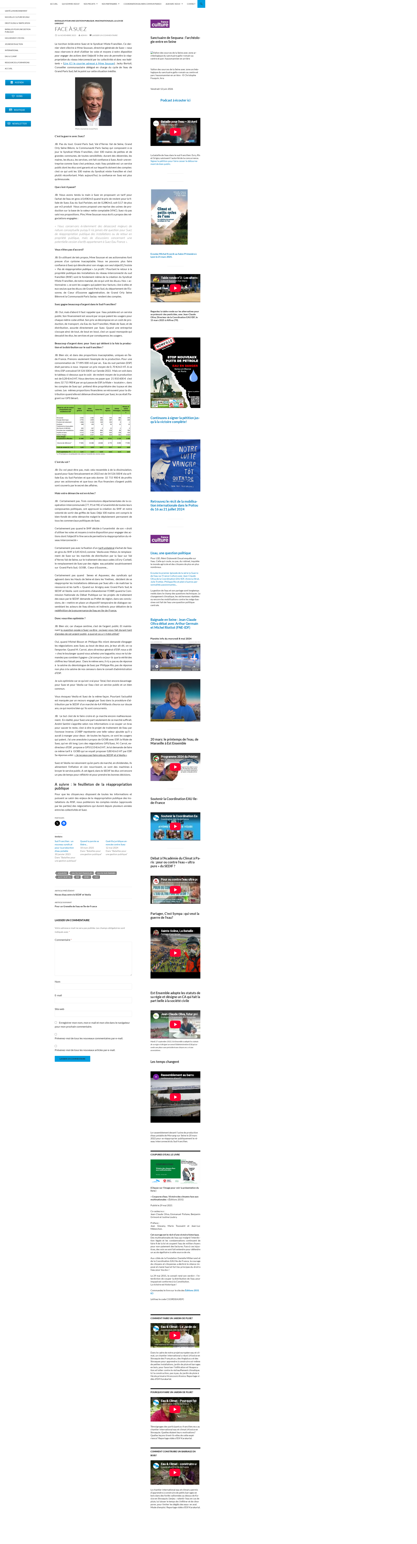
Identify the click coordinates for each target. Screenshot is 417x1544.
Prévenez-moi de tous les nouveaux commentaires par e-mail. (89, 1038)
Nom (57, 981)
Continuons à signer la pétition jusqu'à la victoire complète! (175, 420)
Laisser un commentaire (105, 35)
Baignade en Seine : (165, 620)
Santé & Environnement (16, 11)
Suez (96, 877)
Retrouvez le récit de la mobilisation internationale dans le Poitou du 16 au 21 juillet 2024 (174, 505)
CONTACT (191, 4)
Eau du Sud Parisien (106, 873)
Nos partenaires (109, 4)
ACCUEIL (54, 4)
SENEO (87, 877)
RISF (77, 877)
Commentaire (63, 939)
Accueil (8, 68)
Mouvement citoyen (14, 38)
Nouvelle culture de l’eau (17, 17)
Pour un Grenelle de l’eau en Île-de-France (76, 904)
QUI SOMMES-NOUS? (70, 4)
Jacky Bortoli (64, 877)
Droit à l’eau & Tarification (17, 23)
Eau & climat (11, 56)
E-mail (58, 995)
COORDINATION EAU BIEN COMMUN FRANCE (142, 4)
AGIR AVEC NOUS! (173, 4)
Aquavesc (62, 873)
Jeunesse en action (14, 44)
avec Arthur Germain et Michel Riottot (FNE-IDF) (174, 625)
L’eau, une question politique (171, 553)
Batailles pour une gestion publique (74, 21)
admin (84, 35)
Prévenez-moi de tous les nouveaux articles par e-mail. (85, 1049)
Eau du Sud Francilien (82, 873)
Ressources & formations (17, 62)
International (11, 50)
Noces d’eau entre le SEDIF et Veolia (73, 892)
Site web (59, 1008)
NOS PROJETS (89, 4)
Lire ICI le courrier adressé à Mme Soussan (89, 63)
